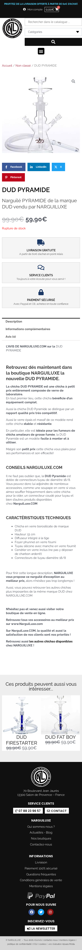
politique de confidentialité (19, 944)
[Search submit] (53, 42)
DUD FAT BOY (60, 737)
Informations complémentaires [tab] (28, 329)
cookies (42, 944)
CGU (35, 944)
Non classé (23, 65)
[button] (41, 51)
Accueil (7, 65)
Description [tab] (14, 321)
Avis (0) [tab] (11, 336)
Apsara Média (68, 944)
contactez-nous (50, 940)
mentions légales (67, 940)
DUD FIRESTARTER (21, 740)
